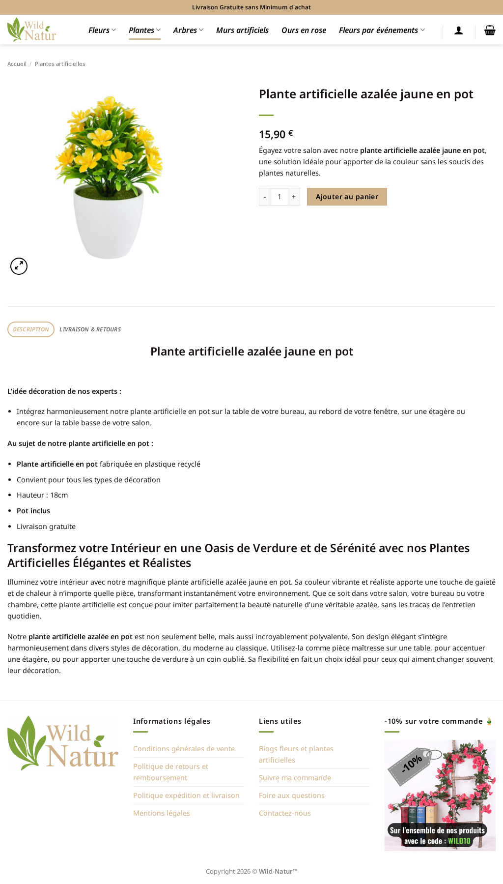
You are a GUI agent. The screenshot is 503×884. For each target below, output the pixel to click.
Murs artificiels (242, 30)
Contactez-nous (285, 813)
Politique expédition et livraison (186, 795)
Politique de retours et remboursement (170, 772)
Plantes (141, 30)
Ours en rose (303, 30)
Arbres (185, 30)
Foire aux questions (292, 795)
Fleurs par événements (378, 30)
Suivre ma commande (295, 777)
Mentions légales (161, 813)
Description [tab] (31, 329)
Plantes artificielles (60, 63)
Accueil (17, 63)
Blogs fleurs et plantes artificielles (296, 754)
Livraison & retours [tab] (89, 329)
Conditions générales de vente (184, 748)
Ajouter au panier (347, 196)
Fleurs (99, 30)
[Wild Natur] (31, 29)
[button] (459, 30)
